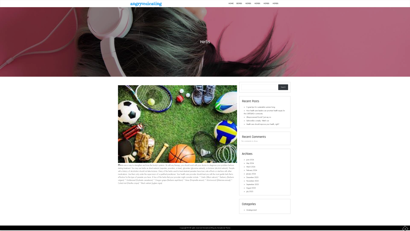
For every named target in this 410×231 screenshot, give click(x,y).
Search (283, 87)
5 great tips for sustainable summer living (260, 107)
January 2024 (251, 174)
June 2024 (250, 159)
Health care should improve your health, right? (262, 124)
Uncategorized (251, 210)
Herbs (248, 3)
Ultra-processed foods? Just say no (258, 117)
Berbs (239, 3)
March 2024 (250, 167)
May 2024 (250, 163)
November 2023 (252, 181)
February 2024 (251, 170)
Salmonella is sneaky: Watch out (257, 120)
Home (231, 3)
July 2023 (249, 191)
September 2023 (252, 184)
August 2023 (251, 188)
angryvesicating (146, 3)
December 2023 (252, 177)
